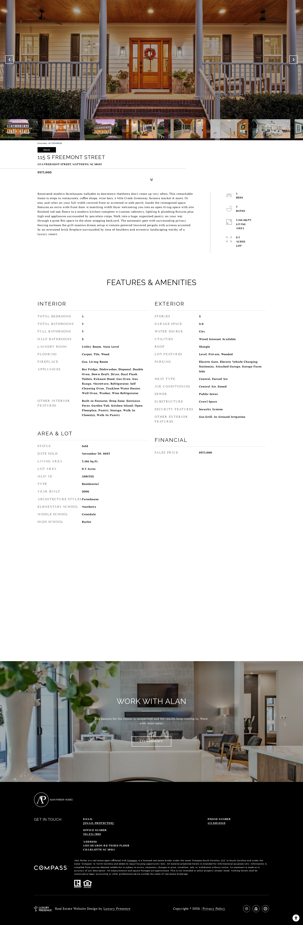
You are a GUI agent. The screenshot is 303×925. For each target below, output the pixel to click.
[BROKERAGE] (265, 908)
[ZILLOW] (256, 908)
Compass (132, 860)
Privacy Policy (214, 909)
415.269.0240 (216, 823)
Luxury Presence (116, 909)
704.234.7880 (92, 834)
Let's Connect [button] (151, 741)
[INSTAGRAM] (246, 908)
